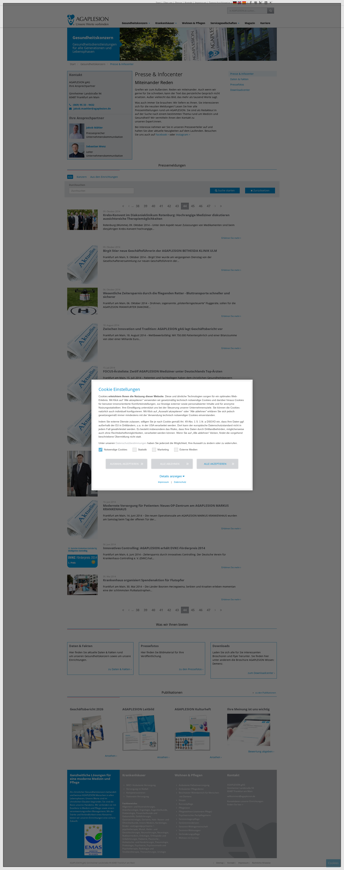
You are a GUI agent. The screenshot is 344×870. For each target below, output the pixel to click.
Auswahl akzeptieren (124, 463)
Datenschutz (180, 482)
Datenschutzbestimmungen (131, 443)
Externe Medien (188, 449)
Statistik (142, 449)
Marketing (163, 449)
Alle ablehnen (170, 463)
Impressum (163, 482)
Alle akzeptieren (215, 463)
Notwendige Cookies (115, 449)
